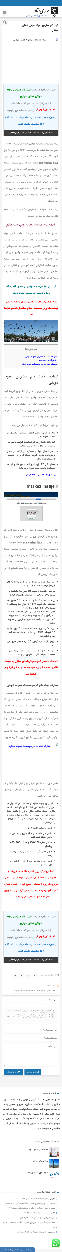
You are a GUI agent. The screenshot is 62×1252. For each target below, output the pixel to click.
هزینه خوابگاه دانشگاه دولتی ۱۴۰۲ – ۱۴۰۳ (32, 1198)
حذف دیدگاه (12, 1072)
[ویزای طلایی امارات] (54, 1163)
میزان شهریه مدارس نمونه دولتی (41, 475)
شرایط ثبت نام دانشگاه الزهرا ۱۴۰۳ (37, 1213)
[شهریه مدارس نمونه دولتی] (54, 1152)
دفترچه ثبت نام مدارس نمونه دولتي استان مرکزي (31, 225)
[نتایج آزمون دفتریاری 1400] (54, 1175)
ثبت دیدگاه (32, 1072)
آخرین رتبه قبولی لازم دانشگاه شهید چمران (31, 1232)
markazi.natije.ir (47, 360)
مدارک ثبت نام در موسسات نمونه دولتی (39, 364)
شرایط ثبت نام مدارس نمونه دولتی (41, 357)
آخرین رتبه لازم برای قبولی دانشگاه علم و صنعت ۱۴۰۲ (28, 1208)
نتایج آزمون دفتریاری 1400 (37, 1172)
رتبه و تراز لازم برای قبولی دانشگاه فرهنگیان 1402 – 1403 (26, 1203)
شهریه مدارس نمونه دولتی (38, 1149)
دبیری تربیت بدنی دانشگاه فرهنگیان (33, 1217)
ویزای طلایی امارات (40, 1161)
